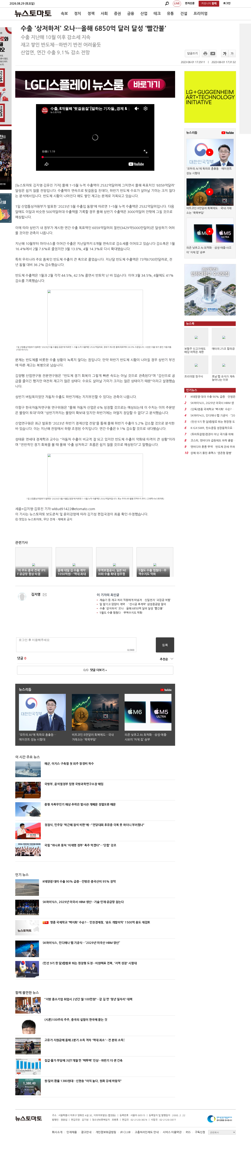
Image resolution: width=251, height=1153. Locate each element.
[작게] (232, 53)
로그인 (226, 3)
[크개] (224, 53)
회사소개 (57, 1132)
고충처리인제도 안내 (147, 1132)
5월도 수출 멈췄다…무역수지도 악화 (121, 612)
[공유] (212, 53)
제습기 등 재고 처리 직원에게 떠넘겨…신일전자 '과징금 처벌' (135, 600)
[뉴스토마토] (33, 13)
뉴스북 (190, 323)
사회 (104, 13)
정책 (90, 13)
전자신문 (190, 3)
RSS (188, 1132)
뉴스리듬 (191, 132)
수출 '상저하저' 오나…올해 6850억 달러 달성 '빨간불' (131, 608)
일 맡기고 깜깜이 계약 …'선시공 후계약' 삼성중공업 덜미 (133, 604)
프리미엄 (200, 13)
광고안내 (86, 1132)
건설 (183, 13)
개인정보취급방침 (106, 1132)
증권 (117, 13)
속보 (64, 13)
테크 (157, 13)
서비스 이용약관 (172, 1132)
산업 (143, 13)
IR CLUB (125, 1132)
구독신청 (200, 1132)
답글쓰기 (192, 53)
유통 (170, 13)
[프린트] (205, 53)
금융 (130, 13)
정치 (77, 13)
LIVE (177, 3)
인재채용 (72, 1132)
